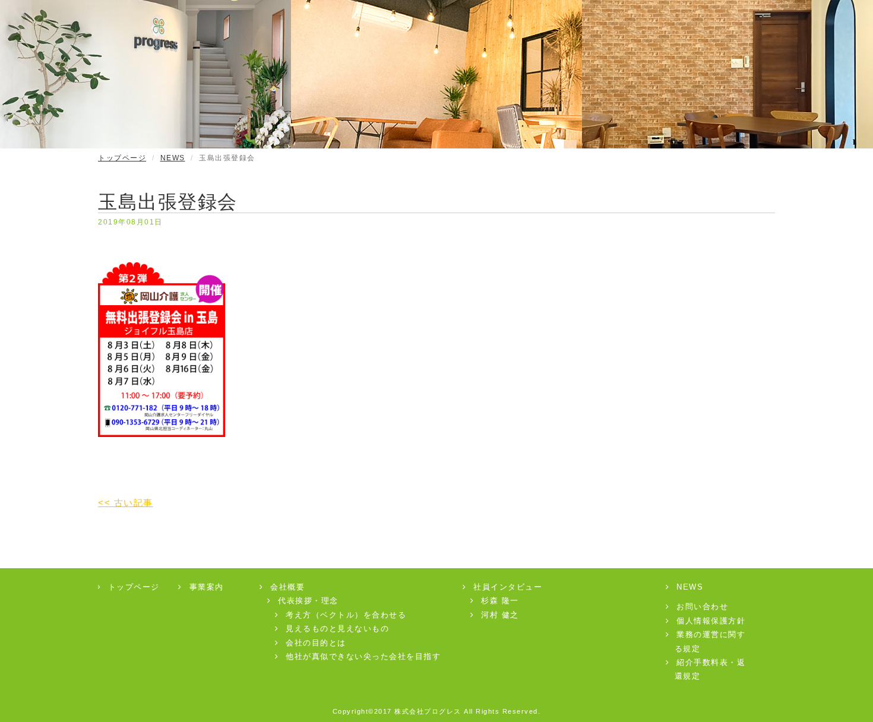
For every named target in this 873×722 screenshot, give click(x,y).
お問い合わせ (702, 606)
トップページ (122, 158)
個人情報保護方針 (710, 620)
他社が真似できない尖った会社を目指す (363, 656)
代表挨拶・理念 (308, 600)
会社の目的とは (316, 642)
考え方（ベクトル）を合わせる (346, 614)
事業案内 (206, 586)
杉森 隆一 (500, 600)
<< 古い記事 (125, 503)
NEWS (172, 158)
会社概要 (287, 586)
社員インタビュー (507, 586)
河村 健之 (500, 614)
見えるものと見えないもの (337, 628)
